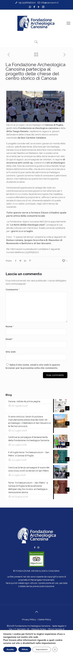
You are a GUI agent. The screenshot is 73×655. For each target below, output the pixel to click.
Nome (10, 326)
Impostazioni (42, 649)
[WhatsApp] (30, 6)
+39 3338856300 (27, 2)
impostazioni (48, 643)
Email (9, 339)
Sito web (11, 352)
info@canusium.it (49, 2)
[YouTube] (39, 6)
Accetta (10, 649)
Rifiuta (25, 649)
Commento (13, 289)
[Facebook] (34, 6)
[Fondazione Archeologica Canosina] (36, 23)
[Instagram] (43, 6)
